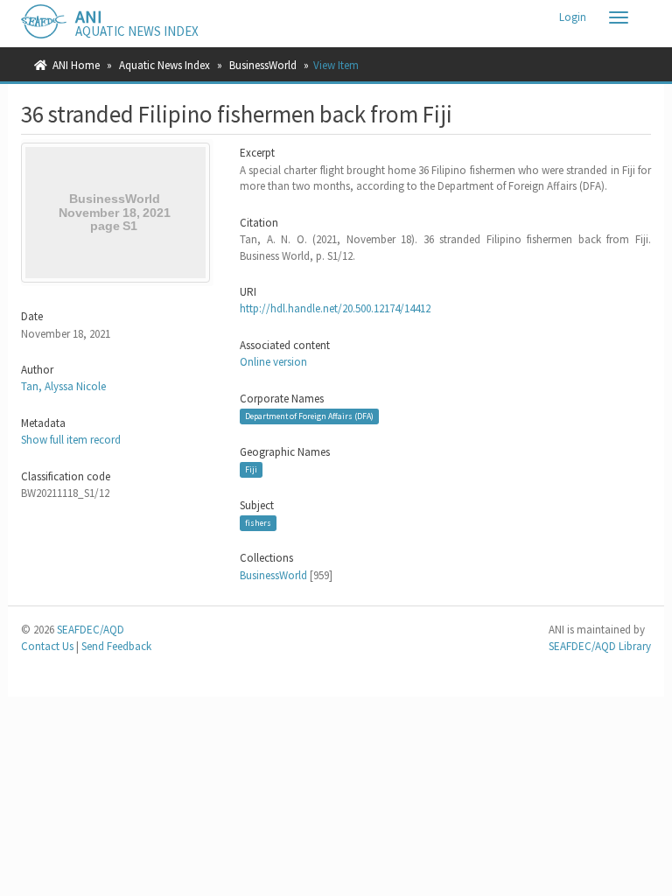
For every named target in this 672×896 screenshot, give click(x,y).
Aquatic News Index (164, 65)
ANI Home (76, 65)
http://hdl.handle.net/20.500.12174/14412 (335, 308)
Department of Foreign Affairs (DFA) (309, 416)
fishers (258, 522)
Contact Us (47, 646)
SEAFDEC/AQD (90, 629)
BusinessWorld (263, 65)
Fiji (251, 469)
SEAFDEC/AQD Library (600, 646)
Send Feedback (116, 646)
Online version (273, 361)
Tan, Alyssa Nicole (63, 386)
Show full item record (71, 439)
